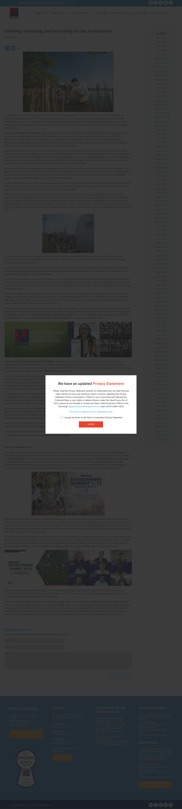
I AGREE (91, 424)
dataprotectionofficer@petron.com (84, 406)
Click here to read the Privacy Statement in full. (91, 412)
